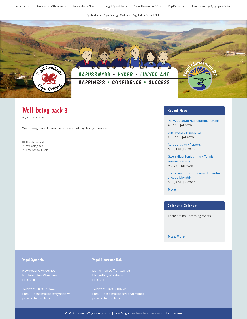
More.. (173, 189)
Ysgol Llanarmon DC (146, 6)
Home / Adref (22, 6)
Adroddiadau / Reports (184, 144)
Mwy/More (176, 236)
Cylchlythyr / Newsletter (184, 132)
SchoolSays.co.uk (157, 313)
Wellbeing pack (35, 146)
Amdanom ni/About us (50, 6)
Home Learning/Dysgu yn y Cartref (211, 6)
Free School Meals (37, 150)
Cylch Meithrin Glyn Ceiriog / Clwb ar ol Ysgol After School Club (123, 15)
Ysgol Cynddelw (115, 6)
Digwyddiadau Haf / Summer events (194, 120)
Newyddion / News (84, 6)
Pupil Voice (174, 6)
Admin (178, 313)
